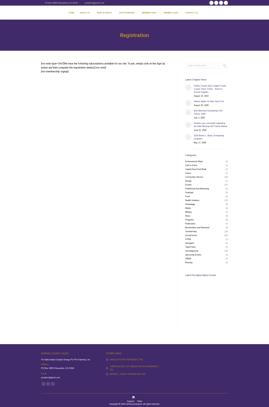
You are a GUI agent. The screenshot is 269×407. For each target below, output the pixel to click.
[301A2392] (215, 323)
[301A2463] (191, 311)
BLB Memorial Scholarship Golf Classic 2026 (208, 112)
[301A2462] (203, 311)
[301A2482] (191, 299)
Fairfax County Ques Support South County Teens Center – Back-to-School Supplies (210, 89)
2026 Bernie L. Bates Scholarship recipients (209, 137)
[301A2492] (215, 287)
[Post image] (188, 87)
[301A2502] (191, 287)
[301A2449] (191, 323)
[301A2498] (203, 287)
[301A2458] (215, 311)
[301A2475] (215, 299)
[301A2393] (203, 323)
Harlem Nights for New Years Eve (209, 101)
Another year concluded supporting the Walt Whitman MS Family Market (210, 124)
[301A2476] (203, 299)
